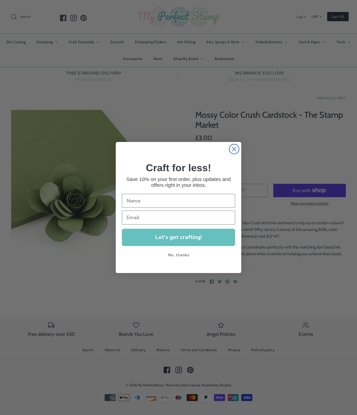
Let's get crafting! (178, 237)
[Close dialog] (234, 149)
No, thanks (178, 255)
